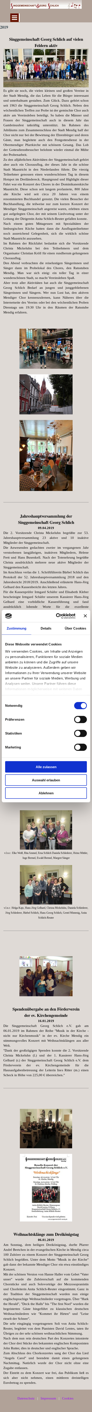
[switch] (80, 719)
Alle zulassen (46, 767)
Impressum (48, 1398)
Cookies (67, 1398)
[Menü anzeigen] (14, 17)
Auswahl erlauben (46, 780)
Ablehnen (46, 793)
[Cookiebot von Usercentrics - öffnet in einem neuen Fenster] (56, 616)
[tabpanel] (46, 175)
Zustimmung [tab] (17, 628)
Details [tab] (46, 628)
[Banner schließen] (85, 615)
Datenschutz (26, 1398)
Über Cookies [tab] (75, 628)
